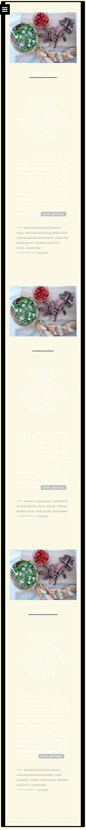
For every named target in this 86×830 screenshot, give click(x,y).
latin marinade (26, 506)
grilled (29, 501)
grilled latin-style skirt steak (46, 232)
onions (51, 506)
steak (20, 247)
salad (30, 511)
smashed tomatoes (47, 242)
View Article (53, 214)
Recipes (43, 253)
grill (20, 232)
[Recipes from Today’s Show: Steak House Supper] (43, 310)
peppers (62, 506)
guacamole (43, 501)
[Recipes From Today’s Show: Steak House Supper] (43, 37)
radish (20, 511)
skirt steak (43, 511)
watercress (33, 247)
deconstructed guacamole (42, 227)
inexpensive (59, 501)
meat (41, 506)
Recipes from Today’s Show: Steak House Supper (42, 390)
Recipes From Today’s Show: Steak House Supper (42, 117)
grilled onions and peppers (34, 237)
